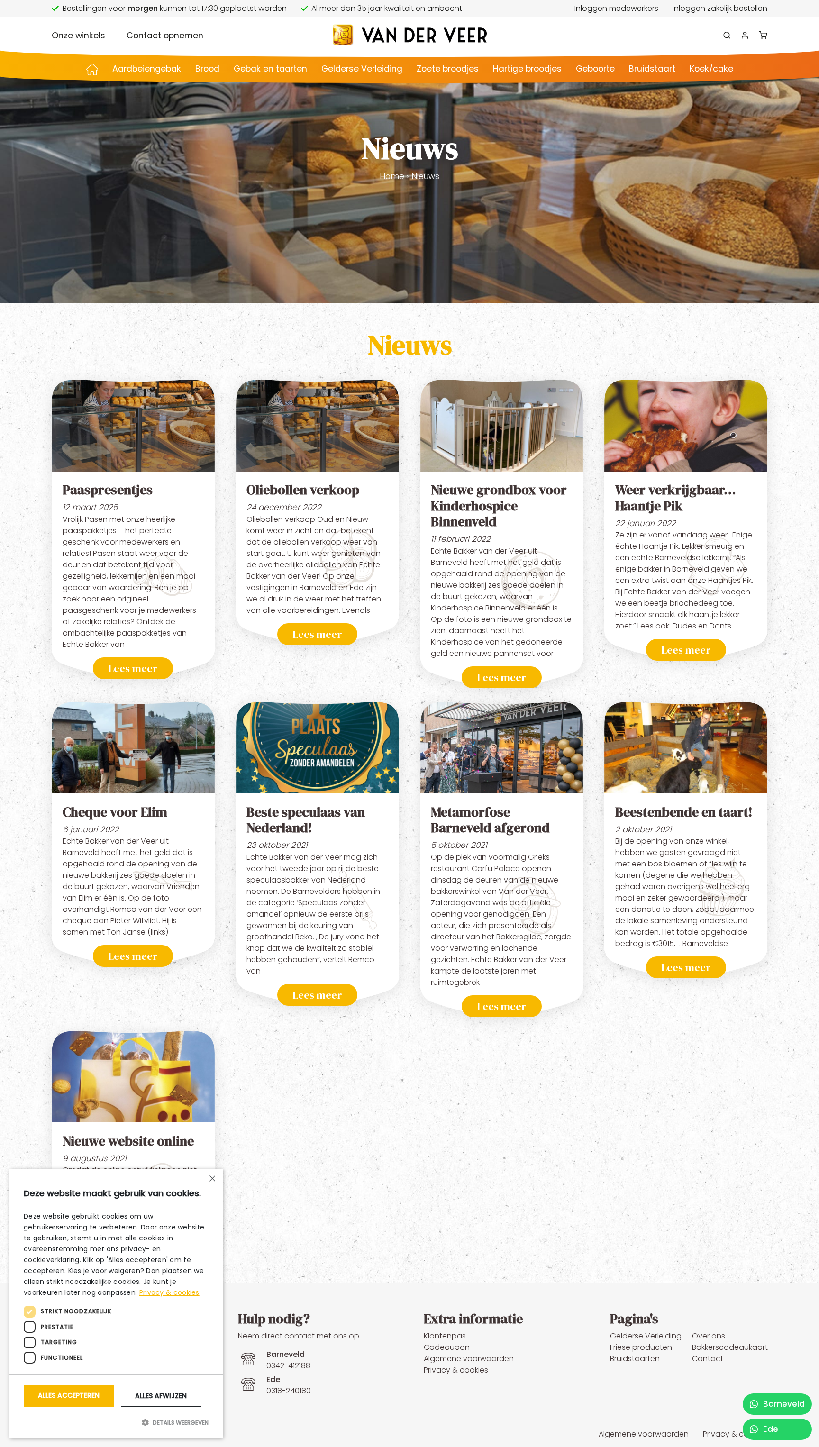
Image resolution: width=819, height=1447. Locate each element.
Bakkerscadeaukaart (730, 1347)
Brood (207, 68)
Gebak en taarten (270, 68)
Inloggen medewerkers (616, 8)
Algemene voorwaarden (469, 1358)
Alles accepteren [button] (69, 1395)
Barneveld (783, 1404)
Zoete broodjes (448, 68)
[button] (116, 1422)
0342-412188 (288, 1360)
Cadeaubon (447, 1347)
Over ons (708, 1335)
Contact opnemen (165, 35)
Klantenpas (445, 1335)
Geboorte (595, 68)
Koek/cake (711, 68)
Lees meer (133, 668)
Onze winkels (78, 35)
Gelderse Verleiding (361, 68)
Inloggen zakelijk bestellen (720, 8)
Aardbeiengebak (146, 68)
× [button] (212, 1179)
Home (392, 176)
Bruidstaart (652, 68)
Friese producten (641, 1347)
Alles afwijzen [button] (161, 1396)
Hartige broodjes (527, 68)
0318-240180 (288, 1385)
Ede (769, 1429)
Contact (707, 1358)
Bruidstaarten (635, 1358)
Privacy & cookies (456, 1370)
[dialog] (116, 1303)
